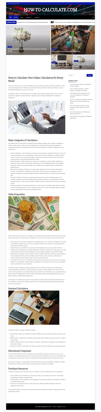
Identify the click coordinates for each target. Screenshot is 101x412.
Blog (22, 17)
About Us (28, 17)
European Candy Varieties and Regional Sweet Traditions (66, 51)
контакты (63, 406)
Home (15, 17)
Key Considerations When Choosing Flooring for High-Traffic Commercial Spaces (79, 107)
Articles (9, 46)
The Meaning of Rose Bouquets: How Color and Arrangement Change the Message (83, 64)
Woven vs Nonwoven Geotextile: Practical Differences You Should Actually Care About (56, 22)
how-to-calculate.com (50, 10)
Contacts (37, 17)
